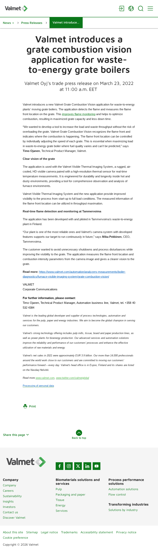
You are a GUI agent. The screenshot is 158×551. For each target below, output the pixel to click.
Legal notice (49, 532)
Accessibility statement (97, 532)
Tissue (60, 500)
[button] (8, 23)
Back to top (79, 437)
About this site (13, 532)
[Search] (140, 8)
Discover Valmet (14, 517)
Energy (61, 505)
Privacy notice (126, 532)
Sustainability (12, 496)
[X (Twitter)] (78, 466)
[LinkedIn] (87, 466)
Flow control (117, 494)
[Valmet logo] (60, 8)
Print (32, 406)
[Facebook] (59, 466)
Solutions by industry (123, 510)
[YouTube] (96, 466)
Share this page (14, 434)
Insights (8, 501)
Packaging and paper (70, 494)
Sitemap (32, 532)
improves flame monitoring (78, 114)
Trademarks (69, 532)
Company (9, 485)
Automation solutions (123, 489)
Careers (8, 490)
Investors (9, 506)
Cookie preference (15, 537)
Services (61, 510)
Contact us (10, 512)
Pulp (59, 489)
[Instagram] (69, 466)
